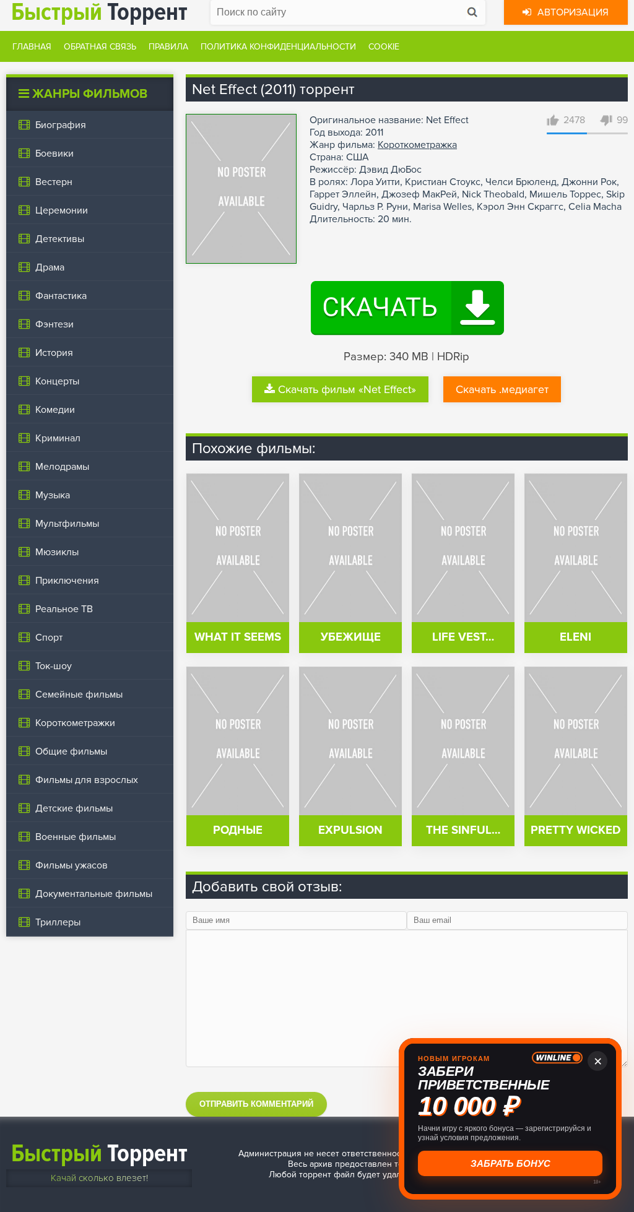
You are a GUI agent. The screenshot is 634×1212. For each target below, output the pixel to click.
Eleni (575, 637)
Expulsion (350, 830)
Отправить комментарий (256, 1104)
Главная (31, 46)
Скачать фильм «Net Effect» (347, 389)
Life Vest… (463, 637)
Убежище (351, 637)
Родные (238, 830)
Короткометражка (417, 145)
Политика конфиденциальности (278, 46)
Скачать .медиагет (502, 389)
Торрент (99, 1153)
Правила (168, 46)
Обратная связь (100, 46)
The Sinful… (463, 830)
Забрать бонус (510, 1163)
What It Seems (237, 637)
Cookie (383, 46)
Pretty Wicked (575, 830)
